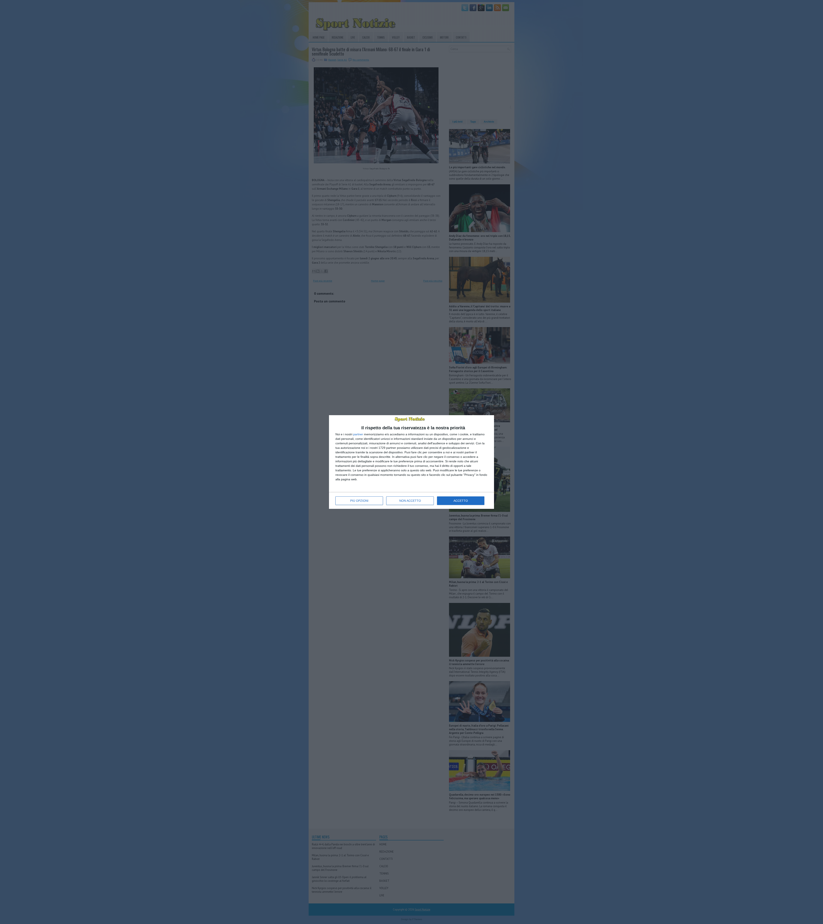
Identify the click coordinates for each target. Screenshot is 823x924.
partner (358, 434)
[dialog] (411, 462)
